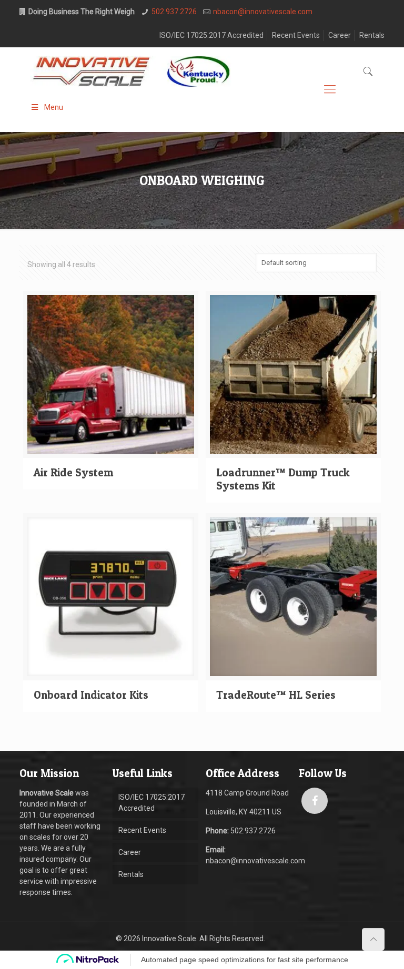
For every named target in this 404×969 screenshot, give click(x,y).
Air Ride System (73, 472)
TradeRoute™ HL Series (276, 694)
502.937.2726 (174, 11)
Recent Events (296, 35)
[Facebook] (314, 801)
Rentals (372, 35)
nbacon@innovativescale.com (262, 11)
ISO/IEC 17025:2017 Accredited (211, 35)
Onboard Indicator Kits (91, 694)
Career (339, 35)
